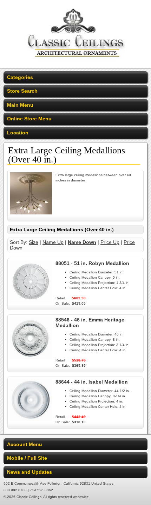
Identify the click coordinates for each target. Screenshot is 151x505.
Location (17, 132)
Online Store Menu (29, 118)
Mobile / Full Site (27, 458)
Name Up (53, 242)
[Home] (75, 63)
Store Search (22, 91)
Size (33, 242)
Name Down (82, 242)
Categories (20, 77)
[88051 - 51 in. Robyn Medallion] (31, 301)
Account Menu (24, 444)
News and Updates (29, 472)
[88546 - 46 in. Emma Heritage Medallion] (31, 357)
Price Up (109, 242)
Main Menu (20, 105)
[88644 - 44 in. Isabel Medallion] (31, 419)
